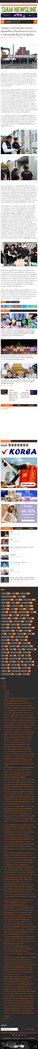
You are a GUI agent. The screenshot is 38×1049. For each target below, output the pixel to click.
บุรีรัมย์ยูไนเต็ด (14, 668)
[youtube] (19, 1035)
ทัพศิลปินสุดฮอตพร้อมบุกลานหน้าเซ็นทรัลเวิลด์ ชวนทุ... (19, 884)
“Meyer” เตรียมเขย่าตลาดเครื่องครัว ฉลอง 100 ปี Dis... (18, 734)
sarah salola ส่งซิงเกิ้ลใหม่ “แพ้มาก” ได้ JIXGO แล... (17, 803)
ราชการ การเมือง (15, 301)
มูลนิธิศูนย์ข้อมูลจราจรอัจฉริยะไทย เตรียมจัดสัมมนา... (18, 962)
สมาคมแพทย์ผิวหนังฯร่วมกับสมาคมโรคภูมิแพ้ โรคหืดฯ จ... (19, 767)
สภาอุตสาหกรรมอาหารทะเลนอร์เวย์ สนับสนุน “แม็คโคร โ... (20, 964)
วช (28, 609)
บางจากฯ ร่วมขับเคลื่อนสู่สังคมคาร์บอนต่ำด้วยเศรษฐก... (19, 1005)
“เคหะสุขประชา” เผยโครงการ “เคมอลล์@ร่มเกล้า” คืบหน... (20, 754)
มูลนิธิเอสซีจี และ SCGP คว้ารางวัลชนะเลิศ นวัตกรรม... (19, 756)
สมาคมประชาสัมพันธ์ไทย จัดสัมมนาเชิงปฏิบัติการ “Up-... (19, 839)
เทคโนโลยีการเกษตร (19, 637)
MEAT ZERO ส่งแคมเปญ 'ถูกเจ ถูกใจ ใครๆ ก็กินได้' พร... (19, 948)
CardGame (4, 671)
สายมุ (16, 674)
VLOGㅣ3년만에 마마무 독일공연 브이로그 (21, 547)
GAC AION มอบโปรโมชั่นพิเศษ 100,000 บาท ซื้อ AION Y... (20, 779)
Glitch (11, 532)
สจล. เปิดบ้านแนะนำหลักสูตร (12, 974)
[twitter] (16, 1035)
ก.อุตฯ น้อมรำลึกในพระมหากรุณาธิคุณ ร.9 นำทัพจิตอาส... (19, 929)
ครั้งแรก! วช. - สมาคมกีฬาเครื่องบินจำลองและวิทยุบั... (18, 739)
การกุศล (3, 609)
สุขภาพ (29, 633)
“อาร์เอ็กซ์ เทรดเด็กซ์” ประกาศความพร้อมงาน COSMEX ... (19, 799)
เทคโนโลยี (23, 615)
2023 (4, 689)
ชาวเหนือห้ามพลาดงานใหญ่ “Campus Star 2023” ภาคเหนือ (20, 957)
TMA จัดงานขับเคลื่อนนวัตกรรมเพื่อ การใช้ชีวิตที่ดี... (18, 749)
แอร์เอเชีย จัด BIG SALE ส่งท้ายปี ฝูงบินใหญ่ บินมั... (17, 914)
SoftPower (28, 661)
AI (2, 633)
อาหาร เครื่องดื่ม (24, 602)
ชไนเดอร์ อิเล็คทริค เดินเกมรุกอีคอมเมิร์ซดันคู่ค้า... (17, 744)
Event (27, 621)
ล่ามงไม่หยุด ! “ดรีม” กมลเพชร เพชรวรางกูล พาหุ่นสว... (19, 939)
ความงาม (4, 627)
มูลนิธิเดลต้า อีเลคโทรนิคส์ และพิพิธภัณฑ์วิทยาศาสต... (19, 784)
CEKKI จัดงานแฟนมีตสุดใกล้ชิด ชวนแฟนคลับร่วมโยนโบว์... (20, 857)
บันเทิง (13, 593)
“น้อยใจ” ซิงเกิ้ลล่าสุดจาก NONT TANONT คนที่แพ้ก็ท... (18, 860)
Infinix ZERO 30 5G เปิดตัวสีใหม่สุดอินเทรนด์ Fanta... (18, 967)
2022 (4, 1021)
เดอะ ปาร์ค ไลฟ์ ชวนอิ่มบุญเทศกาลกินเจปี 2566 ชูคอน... (19, 1003)
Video (3, 655)
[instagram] (25, 1035)
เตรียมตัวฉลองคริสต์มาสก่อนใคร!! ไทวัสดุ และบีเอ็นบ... (19, 910)
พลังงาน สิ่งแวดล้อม (6, 637)
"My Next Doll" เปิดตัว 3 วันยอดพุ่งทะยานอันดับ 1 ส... (18, 959)
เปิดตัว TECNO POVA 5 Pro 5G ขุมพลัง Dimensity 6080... (19, 1013)
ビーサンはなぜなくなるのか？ (18, 562)
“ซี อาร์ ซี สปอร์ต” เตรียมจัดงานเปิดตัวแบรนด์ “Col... (18, 891)
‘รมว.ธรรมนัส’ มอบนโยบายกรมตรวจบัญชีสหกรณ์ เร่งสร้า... (20, 722)
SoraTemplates (23, 1038)
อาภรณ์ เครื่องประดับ (26, 627)
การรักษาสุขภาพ (15, 606)
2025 (4, 684)
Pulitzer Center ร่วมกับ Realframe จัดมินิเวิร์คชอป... (17, 989)
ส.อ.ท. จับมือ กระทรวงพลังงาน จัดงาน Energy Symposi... (19, 1001)
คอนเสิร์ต (4, 624)
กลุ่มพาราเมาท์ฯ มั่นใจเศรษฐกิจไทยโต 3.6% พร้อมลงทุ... (19, 853)
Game (10, 661)
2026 (4, 682)
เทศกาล (13, 640)
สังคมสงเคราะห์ (5, 615)
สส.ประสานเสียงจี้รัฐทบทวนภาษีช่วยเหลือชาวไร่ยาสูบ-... (19, 824)
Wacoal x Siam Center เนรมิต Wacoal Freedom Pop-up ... (19, 998)
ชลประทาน (4, 664)
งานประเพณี (19, 633)
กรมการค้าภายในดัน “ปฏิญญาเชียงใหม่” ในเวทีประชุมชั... (19, 782)
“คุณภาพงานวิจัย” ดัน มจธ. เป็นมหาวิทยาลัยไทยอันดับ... (19, 972)
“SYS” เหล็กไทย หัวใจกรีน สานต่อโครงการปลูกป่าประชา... (19, 889)
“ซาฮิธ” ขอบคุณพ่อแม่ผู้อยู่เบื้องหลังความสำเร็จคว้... (18, 841)
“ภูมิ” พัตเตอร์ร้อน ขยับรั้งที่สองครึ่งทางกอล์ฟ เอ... (17, 946)
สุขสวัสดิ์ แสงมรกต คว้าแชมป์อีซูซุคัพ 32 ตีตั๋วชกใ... (18, 986)
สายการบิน (25, 652)
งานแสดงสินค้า (17, 621)
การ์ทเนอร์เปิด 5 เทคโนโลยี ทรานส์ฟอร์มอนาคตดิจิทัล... (19, 818)
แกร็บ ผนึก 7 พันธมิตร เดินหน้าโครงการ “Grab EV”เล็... (19, 715)
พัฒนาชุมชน (14, 664)
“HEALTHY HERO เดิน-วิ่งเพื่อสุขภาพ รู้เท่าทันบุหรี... (17, 775)
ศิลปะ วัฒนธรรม (14, 652)
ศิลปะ (3, 646)
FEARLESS (13, 554)
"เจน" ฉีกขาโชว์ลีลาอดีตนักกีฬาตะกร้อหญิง (15, 951)
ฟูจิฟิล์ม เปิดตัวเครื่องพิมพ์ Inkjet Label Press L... (16, 905)
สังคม (16, 599)
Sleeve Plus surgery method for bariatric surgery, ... (18, 981)
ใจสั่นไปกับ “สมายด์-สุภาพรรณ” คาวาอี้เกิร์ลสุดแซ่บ (18, 727)
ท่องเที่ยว (3, 602)
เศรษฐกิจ (13, 602)
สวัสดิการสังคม (12, 646)
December (7, 691)
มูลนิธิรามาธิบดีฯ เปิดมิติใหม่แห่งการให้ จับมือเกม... (17, 979)
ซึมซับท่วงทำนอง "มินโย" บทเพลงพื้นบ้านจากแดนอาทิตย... (20, 816)
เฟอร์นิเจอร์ (24, 668)
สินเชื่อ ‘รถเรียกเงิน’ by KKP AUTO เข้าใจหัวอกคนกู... (18, 976)
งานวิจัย (28, 618)
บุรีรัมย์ (11, 649)
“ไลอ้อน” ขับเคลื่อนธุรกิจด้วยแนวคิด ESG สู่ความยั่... (18, 761)
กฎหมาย (3, 649)
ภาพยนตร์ (20, 649)
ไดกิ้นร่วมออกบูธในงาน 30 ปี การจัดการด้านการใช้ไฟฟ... (19, 1008)
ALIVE (11, 570)
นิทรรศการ (4, 668)
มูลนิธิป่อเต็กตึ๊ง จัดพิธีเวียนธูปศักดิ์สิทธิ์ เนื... (15, 777)
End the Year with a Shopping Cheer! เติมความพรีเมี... (18, 969)
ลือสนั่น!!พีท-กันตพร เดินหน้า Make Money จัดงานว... (18, 811)
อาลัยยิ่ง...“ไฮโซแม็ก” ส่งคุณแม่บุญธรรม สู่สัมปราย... (18, 846)
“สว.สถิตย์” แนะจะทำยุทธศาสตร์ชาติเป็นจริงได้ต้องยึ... (18, 862)
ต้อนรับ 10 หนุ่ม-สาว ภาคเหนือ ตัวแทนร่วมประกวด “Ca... (19, 894)
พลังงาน (11, 655)
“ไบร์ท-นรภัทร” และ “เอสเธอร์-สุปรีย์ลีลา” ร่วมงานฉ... (18, 922)
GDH (17, 630)
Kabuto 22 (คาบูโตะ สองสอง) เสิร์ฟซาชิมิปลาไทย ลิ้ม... (19, 931)
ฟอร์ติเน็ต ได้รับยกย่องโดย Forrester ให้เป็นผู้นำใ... (17, 834)
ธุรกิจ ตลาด (23, 593)
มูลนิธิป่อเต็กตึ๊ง (22, 612)
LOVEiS (10, 633)
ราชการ (8, 301)
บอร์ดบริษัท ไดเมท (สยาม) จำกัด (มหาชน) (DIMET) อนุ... (19, 789)
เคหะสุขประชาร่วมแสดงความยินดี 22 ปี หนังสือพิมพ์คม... (19, 844)
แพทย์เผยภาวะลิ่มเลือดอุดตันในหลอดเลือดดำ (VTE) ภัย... (19, 787)
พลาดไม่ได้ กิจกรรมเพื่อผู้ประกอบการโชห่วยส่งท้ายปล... (19, 993)
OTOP (3, 661)
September (7, 1016)
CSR (32, 612)
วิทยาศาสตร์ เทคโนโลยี (7, 596)
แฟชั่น (29, 664)
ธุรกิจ (12, 609)
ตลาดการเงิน (14, 627)
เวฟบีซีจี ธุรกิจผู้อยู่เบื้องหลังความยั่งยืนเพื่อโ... (16, 902)
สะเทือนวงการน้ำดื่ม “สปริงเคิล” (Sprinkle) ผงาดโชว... (18, 855)
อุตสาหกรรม (14, 643)
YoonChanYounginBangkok (19, 671)
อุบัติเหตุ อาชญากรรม (6, 630)
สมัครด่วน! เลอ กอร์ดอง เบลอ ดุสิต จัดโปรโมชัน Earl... (18, 791)
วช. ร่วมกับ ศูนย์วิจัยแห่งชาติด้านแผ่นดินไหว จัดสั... (18, 710)
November (7, 694)
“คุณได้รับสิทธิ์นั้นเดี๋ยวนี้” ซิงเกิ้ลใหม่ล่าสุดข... (16, 700)
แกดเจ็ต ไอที (4, 618)
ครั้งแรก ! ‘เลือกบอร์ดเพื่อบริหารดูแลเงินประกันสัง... (17, 742)
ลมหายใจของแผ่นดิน (6, 674)
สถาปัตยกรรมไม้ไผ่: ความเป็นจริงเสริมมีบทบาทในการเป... (19, 941)
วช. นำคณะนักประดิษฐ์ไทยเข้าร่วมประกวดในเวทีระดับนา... (20, 708)
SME (27, 655)
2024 (4, 687)
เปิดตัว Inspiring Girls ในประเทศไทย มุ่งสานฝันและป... (18, 869)
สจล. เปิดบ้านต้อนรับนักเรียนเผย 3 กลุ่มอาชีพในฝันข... (18, 1010)
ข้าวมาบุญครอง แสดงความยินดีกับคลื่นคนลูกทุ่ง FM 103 (19, 984)
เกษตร (3, 612)
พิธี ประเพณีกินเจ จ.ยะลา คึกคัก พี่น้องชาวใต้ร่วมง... (18, 770)
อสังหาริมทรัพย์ (24, 624)
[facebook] (36, 1)
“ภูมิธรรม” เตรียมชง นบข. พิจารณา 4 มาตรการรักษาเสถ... (20, 725)
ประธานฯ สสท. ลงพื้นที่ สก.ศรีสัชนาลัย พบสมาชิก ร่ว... (19, 713)
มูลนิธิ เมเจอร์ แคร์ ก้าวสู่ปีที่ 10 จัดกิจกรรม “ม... (16, 881)
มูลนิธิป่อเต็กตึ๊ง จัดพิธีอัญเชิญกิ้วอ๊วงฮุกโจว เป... (16, 934)
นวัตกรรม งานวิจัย (5, 599)
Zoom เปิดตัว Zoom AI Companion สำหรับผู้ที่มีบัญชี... (18, 808)
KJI (11, 1038)
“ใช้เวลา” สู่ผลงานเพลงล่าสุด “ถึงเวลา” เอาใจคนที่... (18, 772)
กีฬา (14, 615)
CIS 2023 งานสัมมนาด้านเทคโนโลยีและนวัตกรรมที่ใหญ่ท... (20, 991)
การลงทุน (25, 643)
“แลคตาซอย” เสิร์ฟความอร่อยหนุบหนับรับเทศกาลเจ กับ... (19, 801)
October (6, 696)
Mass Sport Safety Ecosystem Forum (14, 943)
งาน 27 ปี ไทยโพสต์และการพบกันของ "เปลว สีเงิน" (18, 751)
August (6, 1018)
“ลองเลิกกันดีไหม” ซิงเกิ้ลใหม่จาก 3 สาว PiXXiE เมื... (18, 729)
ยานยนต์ (11, 612)
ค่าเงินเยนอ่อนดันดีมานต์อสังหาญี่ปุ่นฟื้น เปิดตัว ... (17, 919)
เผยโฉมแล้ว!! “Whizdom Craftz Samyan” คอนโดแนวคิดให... (20, 827)
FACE (11, 539)
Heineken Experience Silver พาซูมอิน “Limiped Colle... (18, 879)
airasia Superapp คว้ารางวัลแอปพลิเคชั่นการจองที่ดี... (18, 912)
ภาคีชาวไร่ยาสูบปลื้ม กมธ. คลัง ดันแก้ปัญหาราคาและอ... (19, 698)
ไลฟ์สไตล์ (4, 593)
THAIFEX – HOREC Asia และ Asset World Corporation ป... (19, 717)
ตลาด (20, 618)
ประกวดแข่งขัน (5, 621)
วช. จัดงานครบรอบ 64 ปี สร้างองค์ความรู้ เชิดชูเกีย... (18, 737)
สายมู (22, 664)
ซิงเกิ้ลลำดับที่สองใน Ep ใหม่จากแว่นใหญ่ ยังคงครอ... (18, 703)
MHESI (18, 661)
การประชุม (4, 652)
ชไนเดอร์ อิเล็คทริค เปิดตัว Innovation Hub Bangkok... (18, 886)
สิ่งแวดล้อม (13, 624)
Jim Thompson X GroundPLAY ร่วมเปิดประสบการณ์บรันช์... (20, 927)
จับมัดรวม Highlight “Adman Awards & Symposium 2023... (19, 796)
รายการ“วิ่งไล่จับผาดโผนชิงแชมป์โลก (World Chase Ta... (19, 867)
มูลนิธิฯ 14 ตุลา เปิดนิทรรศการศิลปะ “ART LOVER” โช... (19, 900)
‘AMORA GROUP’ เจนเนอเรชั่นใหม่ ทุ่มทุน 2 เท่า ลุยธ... (18, 917)
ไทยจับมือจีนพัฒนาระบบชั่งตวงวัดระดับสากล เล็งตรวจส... (19, 832)
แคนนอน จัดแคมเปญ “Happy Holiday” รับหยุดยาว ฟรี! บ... (19, 806)
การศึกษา (4, 606)
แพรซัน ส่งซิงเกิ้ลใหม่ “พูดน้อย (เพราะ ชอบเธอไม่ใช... (18, 705)
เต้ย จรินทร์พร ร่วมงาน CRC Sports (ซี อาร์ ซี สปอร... (18, 829)
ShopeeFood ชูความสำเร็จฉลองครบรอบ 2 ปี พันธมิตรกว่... (20, 872)
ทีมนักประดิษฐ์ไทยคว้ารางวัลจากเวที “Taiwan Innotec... (19, 907)
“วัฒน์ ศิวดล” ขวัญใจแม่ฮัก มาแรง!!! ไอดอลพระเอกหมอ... (19, 732)
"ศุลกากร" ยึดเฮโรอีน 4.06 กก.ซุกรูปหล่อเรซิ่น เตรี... (18, 813)
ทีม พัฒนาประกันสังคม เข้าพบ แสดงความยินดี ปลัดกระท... (20, 720)
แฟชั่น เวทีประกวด (25, 646)
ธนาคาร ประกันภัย (13, 658)
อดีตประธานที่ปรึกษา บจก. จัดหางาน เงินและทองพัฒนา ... (19, 996)
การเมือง (25, 630)
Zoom (3, 658)
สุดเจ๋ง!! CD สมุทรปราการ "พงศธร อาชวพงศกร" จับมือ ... (19, 836)
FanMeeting (30, 649)
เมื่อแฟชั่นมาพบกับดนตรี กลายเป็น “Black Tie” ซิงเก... (18, 877)
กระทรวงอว (4, 643)
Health (22, 640)
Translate (31, 1029)
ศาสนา (19, 655)
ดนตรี (21, 609)
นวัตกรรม (4, 640)
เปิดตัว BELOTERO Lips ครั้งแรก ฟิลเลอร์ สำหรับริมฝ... (18, 924)
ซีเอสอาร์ (27, 606)
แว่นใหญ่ (24, 674)
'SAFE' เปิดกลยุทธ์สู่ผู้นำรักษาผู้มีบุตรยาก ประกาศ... (17, 746)
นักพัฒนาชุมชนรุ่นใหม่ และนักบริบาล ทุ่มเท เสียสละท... (19, 794)
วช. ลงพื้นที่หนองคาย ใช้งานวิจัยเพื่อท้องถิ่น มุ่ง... (17, 865)
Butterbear (25, 658)
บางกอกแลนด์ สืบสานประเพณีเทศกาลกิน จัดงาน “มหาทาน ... (20, 874)
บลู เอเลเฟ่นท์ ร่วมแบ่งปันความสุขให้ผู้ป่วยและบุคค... (18, 758)
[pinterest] (22, 1035)
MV (13, 618)
